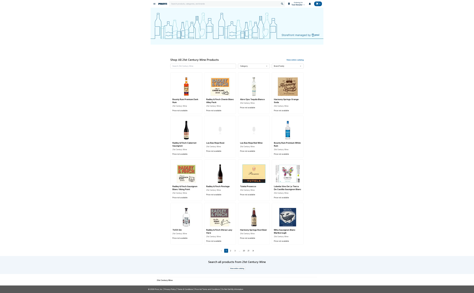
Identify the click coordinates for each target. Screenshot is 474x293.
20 (244, 251)
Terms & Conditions (185, 289)
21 (248, 251)
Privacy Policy (170, 289)
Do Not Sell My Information (232, 289)
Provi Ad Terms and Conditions (207, 289)
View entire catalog (237, 268)
